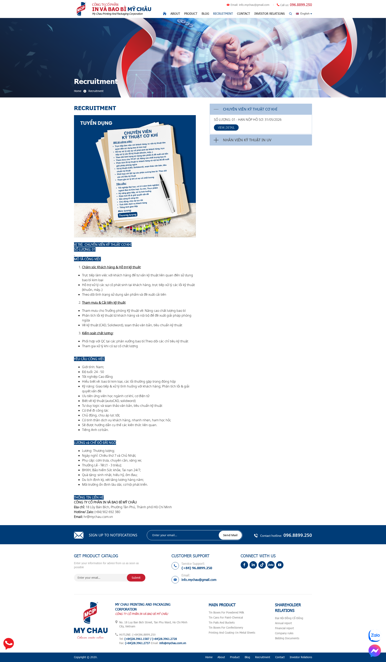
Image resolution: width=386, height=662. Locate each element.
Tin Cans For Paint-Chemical (226, 617)
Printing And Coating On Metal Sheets (232, 632)
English (305, 13)
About (175, 13)
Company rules (284, 633)
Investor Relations (269, 13)
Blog (205, 13)
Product (190, 13)
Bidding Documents (287, 638)
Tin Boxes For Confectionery (226, 627)
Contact (243, 13)
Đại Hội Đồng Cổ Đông (289, 618)
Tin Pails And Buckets (222, 622)
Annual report (283, 623)
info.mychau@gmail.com (254, 4)
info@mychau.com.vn (172, 643)
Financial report (284, 628)
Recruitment (223, 13)
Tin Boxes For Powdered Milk (226, 612)
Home (209, 657)
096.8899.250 (301, 4)
